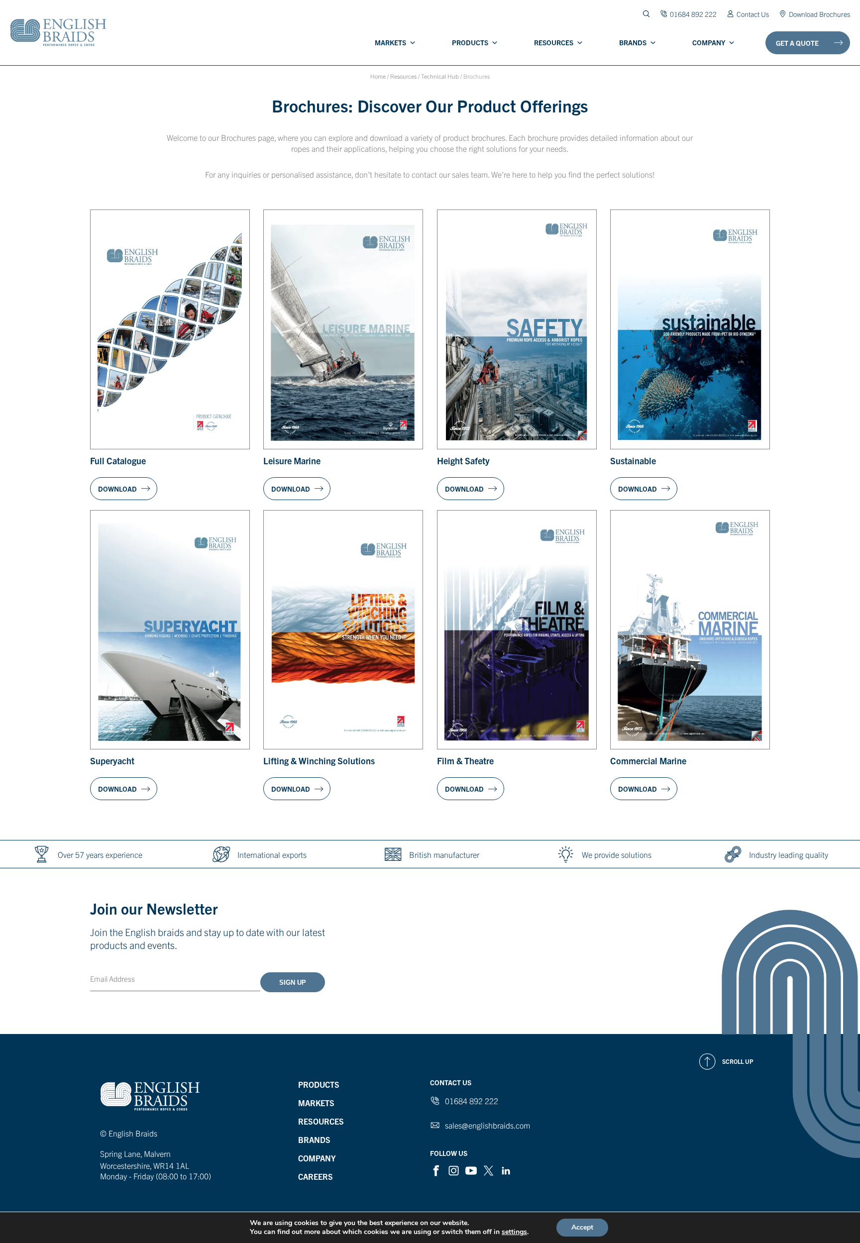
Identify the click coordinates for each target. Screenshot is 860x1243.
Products (470, 42)
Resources (553, 42)
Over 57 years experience (100, 854)
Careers (315, 1176)
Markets (390, 42)
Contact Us (753, 13)
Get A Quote (797, 42)
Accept (582, 1227)
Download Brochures (819, 13)
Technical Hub (440, 76)
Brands (632, 42)
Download (117, 488)
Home (378, 76)
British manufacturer (444, 854)
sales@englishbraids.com (487, 1125)
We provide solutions (616, 854)
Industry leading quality (788, 854)
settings (514, 1232)
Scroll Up (737, 1061)
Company (708, 42)
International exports (272, 854)
